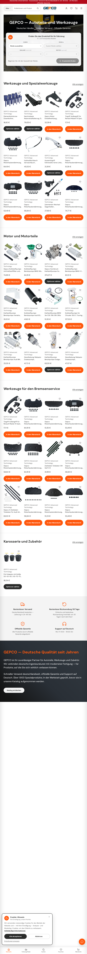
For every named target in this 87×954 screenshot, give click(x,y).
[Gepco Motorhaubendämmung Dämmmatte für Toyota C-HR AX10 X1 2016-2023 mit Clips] (54, 493)
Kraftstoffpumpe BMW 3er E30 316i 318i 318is (53, 314)
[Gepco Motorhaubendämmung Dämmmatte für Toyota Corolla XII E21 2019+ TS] (74, 493)
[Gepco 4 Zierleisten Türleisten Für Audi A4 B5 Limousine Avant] (13, 493)
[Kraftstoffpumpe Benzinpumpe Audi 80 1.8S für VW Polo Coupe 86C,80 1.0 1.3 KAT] (33, 296)
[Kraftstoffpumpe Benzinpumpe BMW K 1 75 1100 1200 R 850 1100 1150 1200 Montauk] (74, 252)
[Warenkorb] (76, 8)
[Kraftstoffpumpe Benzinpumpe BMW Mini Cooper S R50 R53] (33, 252)
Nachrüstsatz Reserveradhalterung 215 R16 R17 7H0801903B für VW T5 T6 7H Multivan (33, 117)
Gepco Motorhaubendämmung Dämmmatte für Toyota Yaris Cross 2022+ (73, 206)
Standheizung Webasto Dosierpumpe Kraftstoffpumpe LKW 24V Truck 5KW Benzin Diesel (32, 358)
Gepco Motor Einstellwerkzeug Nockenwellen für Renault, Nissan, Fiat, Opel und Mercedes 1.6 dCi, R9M (53, 117)
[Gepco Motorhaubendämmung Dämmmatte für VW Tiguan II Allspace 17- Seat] (13, 187)
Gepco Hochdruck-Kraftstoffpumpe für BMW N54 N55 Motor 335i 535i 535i (52, 270)
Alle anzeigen (77, 84)
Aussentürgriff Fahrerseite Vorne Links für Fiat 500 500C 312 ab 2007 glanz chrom (53, 161)
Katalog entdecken (14, 690)
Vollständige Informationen (14, 931)
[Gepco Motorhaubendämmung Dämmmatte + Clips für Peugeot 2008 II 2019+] (13, 143)
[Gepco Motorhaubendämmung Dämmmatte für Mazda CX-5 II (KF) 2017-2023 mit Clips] (33, 187)
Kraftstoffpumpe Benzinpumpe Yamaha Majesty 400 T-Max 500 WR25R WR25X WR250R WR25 (12, 314)
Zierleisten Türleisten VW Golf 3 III (54, 467)
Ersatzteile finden (69, 61)
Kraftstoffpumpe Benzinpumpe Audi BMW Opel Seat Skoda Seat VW (13, 358)
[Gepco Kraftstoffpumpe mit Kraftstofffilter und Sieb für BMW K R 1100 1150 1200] (13, 252)
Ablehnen (39, 936)
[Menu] (81, 8)
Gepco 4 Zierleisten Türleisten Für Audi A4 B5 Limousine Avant (12, 511)
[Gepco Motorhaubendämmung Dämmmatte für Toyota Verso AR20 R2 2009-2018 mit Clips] (74, 143)
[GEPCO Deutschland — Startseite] (49, 8)
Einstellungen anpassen (11, 941)
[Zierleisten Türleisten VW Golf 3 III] (54, 449)
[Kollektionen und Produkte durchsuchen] (37, 8)
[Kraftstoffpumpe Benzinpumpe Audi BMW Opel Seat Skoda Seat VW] (13, 340)
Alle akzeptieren (15, 936)
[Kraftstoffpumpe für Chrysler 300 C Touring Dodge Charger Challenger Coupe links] (74, 296)
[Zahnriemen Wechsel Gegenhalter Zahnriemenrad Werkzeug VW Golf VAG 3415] (54, 187)
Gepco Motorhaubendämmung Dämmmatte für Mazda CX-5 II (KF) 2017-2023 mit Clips (32, 206)
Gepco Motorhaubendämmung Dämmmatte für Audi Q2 (74, 467)
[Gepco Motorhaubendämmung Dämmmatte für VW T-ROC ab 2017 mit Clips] (33, 493)
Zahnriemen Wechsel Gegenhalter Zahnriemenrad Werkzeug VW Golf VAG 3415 (53, 206)
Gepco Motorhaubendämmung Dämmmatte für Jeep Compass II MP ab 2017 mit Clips (32, 467)
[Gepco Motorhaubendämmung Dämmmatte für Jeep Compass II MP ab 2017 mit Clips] (33, 449)
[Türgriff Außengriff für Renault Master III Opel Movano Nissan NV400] (74, 99)
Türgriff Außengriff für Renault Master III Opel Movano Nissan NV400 (73, 117)
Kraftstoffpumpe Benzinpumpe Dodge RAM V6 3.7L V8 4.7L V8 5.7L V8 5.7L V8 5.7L (53, 358)
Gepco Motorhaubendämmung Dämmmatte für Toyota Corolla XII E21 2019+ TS (73, 511)
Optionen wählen (12, 129)
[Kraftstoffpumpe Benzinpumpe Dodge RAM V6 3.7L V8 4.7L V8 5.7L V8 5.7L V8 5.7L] (54, 340)
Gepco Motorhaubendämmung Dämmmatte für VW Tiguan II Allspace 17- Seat (12, 206)
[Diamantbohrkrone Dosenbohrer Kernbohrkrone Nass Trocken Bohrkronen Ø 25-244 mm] (13, 99)
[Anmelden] (66, 8)
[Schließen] (49, 917)
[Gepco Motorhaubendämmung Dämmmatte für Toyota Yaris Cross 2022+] (74, 187)
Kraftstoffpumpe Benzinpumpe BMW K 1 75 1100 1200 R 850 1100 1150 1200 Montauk (74, 270)
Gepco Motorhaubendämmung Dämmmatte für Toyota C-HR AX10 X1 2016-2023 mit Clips (53, 511)
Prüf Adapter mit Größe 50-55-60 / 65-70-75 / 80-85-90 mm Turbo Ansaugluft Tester (13, 575)
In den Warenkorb (54, 129)
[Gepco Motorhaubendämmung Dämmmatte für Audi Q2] (74, 449)
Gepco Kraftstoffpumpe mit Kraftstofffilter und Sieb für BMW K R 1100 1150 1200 (12, 270)
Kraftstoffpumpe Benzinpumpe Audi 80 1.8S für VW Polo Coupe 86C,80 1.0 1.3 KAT (32, 314)
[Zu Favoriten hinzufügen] (19, 93)
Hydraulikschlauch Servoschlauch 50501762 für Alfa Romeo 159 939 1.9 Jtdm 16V (33, 161)
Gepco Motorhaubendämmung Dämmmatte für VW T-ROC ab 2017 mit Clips (32, 511)
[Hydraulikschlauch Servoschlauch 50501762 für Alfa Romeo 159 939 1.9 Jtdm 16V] (33, 143)
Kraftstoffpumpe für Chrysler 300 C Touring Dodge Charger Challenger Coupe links (73, 314)
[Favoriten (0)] (71, 8)
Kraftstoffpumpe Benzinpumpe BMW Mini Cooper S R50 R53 (33, 270)
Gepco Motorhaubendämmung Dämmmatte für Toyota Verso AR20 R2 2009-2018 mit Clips (73, 161)
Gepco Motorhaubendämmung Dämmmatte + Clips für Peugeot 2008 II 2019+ (12, 161)
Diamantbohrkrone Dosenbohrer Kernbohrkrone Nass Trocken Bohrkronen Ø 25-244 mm (12, 117)
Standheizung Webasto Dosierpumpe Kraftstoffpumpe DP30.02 (73, 358)
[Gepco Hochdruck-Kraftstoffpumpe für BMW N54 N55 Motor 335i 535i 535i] (54, 252)
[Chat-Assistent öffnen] (82, 942)
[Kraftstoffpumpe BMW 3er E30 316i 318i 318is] (54, 296)
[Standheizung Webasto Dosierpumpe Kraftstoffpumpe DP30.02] (74, 340)
